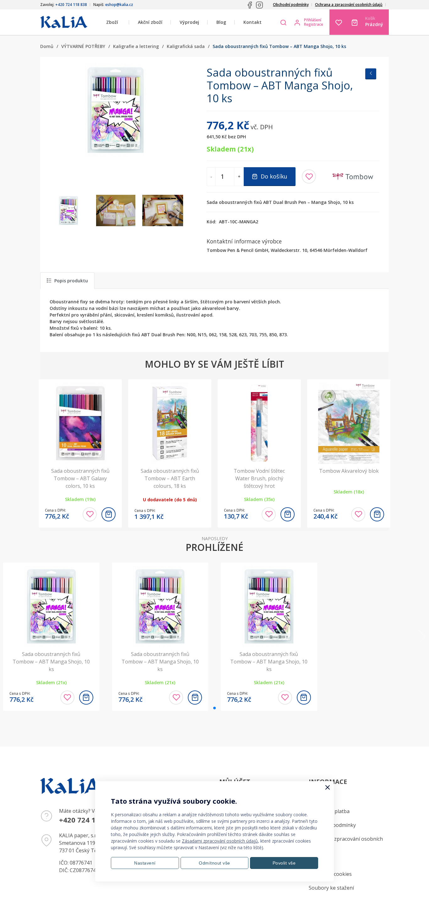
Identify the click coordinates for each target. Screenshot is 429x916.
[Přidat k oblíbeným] (309, 176)
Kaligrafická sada (186, 46)
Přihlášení (312, 20)
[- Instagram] (259, 5)
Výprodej (189, 22)
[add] (108, 514)
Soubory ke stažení (331, 887)
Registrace (313, 24)
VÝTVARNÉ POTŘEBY (83, 46)
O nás (315, 860)
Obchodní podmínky (291, 4)
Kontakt (252, 22)
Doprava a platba (329, 811)
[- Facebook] (249, 5)
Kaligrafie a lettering (136, 46)
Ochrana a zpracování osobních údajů (349, 4)
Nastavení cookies (330, 874)
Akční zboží (150, 22)
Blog (221, 22)
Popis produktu (71, 281)
